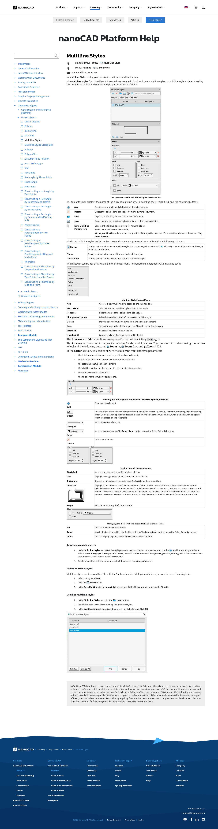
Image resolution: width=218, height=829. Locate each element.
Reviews (180, 785)
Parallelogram (32, 224)
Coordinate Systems (28, 87)
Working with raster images (32, 311)
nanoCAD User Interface (31, 73)
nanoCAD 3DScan (21, 800)
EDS (20, 347)
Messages (23, 370)
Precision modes (26, 91)
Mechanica (21, 780)
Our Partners (182, 780)
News (178, 775)
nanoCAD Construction (62, 785)
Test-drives (115, 19)
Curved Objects (29, 291)
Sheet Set (23, 352)
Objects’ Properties (28, 100)
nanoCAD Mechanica (61, 780)
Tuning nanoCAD (27, 82)
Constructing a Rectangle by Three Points (38, 208)
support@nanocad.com (193, 813)
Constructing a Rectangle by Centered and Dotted (38, 200)
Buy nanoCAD (154, 7)
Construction (22, 785)
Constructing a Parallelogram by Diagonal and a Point (39, 254)
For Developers (94, 785)
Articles (135, 19)
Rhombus (30, 261)
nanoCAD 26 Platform (23, 765)
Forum (118, 770)
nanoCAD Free (20, 805)
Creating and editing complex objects (38, 307)
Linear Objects (29, 117)
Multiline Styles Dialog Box (39, 144)
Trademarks (24, 63)
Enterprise (53, 800)
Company (134, 7)
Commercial (92, 765)
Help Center (155, 19)
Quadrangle (31, 181)
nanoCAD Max (57, 790)
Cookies (141, 820)
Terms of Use (130, 820)
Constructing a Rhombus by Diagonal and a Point (39, 268)
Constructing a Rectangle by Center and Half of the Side (38, 217)
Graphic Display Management (34, 96)
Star (27, 167)
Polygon (29, 149)
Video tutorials (91, 19)
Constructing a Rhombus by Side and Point (39, 283)
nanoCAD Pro (57, 775)
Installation (120, 780)
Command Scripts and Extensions (36, 356)
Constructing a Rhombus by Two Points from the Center (39, 276)
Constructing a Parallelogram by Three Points (37, 243)
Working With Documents (31, 77)
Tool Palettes (24, 325)
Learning (95, 7)
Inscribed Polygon (34, 163)
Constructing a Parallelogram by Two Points (36, 232)
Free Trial (91, 775)
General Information (29, 68)
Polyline (29, 126)
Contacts (180, 770)
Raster (19, 790)
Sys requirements (123, 785)
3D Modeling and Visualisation (34, 321)
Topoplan (20, 795)
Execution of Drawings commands (36, 316)
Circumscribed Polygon (37, 158)
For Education (93, 780)
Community (114, 7)
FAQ (117, 775)
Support (77, 7)
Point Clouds (24, 330)
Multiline (29, 135)
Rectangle (30, 172)
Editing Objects (26, 302)
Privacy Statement (114, 820)
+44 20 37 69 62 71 (196, 808)
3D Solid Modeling (25, 775)
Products (60, 7)
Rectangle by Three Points (38, 177)
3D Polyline (30, 130)
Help (148, 780)
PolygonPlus (31, 154)
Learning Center (65, 19)
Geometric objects (27, 105)
